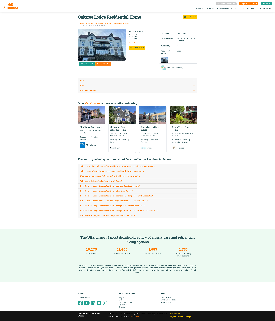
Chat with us (266, 4)
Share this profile (88, 64)
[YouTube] (87, 303)
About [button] (233, 8)
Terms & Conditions (168, 300)
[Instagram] (105, 303)
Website (132, 43)
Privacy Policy (165, 297)
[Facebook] (80, 303)
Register (122, 297)
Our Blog (250, 8)
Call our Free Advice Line (226, 4)
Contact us (260, 8)
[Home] (10, 6)
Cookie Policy (134, 316)
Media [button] (241, 8)
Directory (123, 307)
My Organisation (126, 302)
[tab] (137, 166)
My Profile (123, 304)
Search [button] (199, 8)
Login (268, 8)
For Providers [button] (222, 8)
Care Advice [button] (210, 8)
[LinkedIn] (93, 303)
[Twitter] (99, 303)
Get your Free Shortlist (249, 4)
